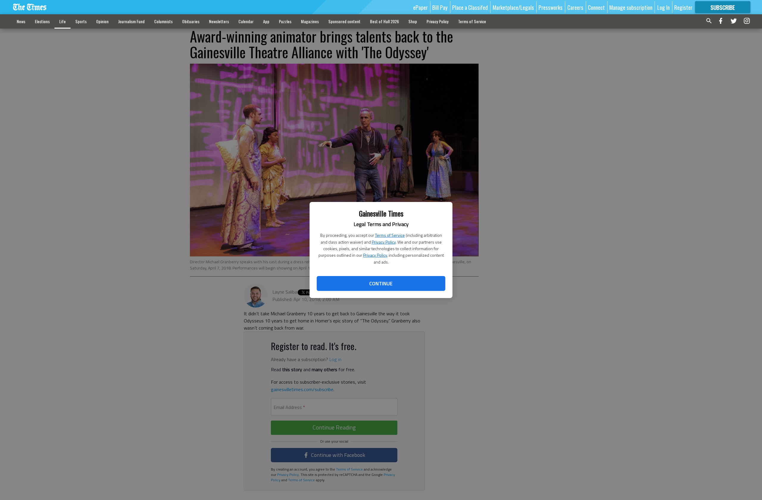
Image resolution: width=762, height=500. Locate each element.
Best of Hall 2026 (384, 21)
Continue (380, 283)
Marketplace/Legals (513, 7)
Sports (81, 21)
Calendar (246, 21)
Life (62, 21)
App (266, 21)
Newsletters (219, 21)
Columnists (163, 21)
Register (683, 7)
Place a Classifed (470, 7)
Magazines (310, 21)
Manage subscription (630, 7)
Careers (575, 7)
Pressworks (550, 7)
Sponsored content (344, 21)
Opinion (102, 21)
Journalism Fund (131, 21)
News (21, 21)
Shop (412, 21)
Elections (42, 21)
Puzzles (285, 21)
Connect (596, 7)
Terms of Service (390, 235)
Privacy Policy (384, 242)
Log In (663, 7)
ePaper (420, 7)
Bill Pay (440, 7)
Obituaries (190, 21)
